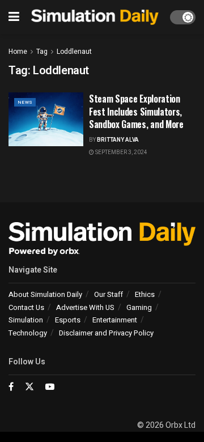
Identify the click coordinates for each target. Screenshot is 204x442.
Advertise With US (85, 307)
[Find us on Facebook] (11, 387)
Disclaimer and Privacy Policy (106, 333)
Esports (67, 319)
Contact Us (26, 307)
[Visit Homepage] (95, 17)
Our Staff (108, 294)
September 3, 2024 (120, 152)
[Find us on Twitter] (29, 387)
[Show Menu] (13, 17)
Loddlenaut (74, 51)
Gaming (139, 307)
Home (17, 51)
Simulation (25, 319)
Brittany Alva (118, 140)
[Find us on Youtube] (49, 387)
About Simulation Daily (45, 294)
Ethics (145, 294)
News (25, 102)
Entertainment (114, 319)
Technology (27, 333)
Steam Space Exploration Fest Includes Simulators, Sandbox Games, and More (136, 111)
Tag (42, 51)
